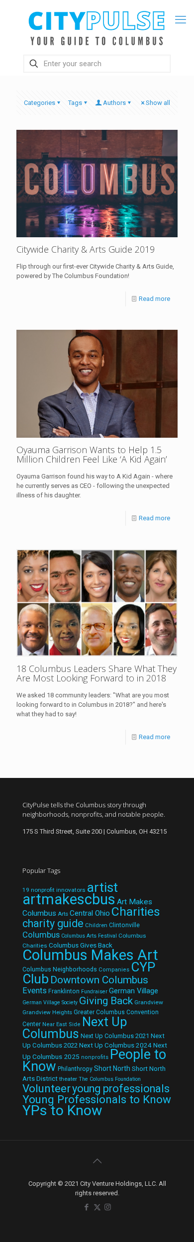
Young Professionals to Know (96, 1099)
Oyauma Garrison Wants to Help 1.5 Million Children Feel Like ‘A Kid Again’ (91, 454)
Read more (154, 298)
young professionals (121, 1088)
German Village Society (50, 1002)
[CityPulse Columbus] (97, 26)
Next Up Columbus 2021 (115, 1036)
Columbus (41, 935)
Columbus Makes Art (90, 955)
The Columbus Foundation (110, 1079)
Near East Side (61, 1024)
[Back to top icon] (97, 1160)
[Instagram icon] (107, 1207)
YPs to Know (62, 1110)
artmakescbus (68, 899)
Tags (75, 102)
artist (102, 887)
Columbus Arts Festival (89, 936)
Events (34, 990)
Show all (158, 102)
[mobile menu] (180, 19)
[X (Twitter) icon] (97, 1207)
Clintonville (124, 925)
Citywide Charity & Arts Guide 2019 (85, 249)
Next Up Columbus (74, 1028)
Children (96, 925)
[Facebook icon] (87, 1207)
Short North (112, 1068)
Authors (114, 102)
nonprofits (94, 1057)
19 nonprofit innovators (54, 889)
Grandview (148, 1002)
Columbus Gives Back (80, 945)
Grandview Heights (47, 1012)
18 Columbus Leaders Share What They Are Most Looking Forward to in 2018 (96, 673)
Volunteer (46, 1088)
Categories (39, 102)
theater (68, 1078)
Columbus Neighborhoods (59, 969)
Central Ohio (90, 913)
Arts (63, 913)
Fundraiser (94, 991)
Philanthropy (75, 1068)
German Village (133, 990)
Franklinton (64, 991)
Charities (135, 911)
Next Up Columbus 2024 (115, 1045)
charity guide (53, 923)
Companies (113, 969)
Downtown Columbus (99, 980)
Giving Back (106, 1001)
